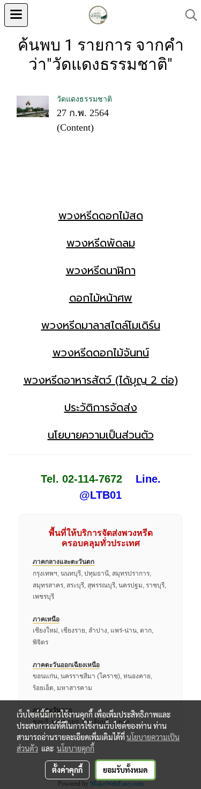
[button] (187, 15)
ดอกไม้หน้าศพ (100, 298)
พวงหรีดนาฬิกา (101, 270)
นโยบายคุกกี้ (75, 748)
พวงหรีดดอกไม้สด (100, 215)
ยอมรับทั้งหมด (125, 769)
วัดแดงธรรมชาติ (84, 99)
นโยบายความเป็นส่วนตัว (101, 435)
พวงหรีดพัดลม (100, 243)
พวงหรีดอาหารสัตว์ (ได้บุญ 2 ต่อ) (101, 380)
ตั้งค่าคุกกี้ (67, 769)
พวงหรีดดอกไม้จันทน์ (101, 353)
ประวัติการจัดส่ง (100, 407)
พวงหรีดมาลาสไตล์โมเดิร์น (100, 325)
